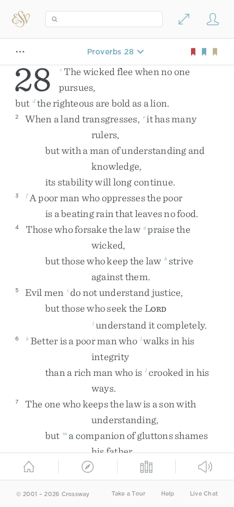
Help (168, 493)
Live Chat (204, 493)
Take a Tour (129, 493)
